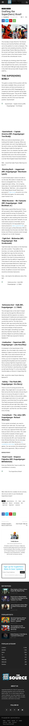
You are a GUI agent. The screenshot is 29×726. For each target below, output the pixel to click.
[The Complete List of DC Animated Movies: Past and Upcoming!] (5, 628)
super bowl (4, 505)
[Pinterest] (10, 20)
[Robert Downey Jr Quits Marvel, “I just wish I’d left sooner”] (5, 636)
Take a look (12, 192)
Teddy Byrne (6, 17)
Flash (20, 501)
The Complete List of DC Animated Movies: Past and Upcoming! (18, 627)
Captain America (10, 501)
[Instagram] (10, 709)
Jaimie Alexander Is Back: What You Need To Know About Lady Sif (19, 606)
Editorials (8, 8)
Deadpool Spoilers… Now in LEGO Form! (7, 524)
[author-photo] (14, 539)
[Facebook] (3, 20)
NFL (22, 503)
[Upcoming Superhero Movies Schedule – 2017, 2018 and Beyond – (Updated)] (5, 620)
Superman (11, 505)
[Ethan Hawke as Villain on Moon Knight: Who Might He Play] (5, 591)
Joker (24, 501)
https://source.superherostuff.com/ (14, 543)
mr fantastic (16, 503)
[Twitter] (7, 20)
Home (3, 6)
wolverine (17, 505)
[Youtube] (22, 709)
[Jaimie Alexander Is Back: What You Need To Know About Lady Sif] (5, 607)
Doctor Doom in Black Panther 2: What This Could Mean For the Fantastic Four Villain (19, 598)
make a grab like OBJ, (18, 226)
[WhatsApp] (14, 20)
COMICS (8, 6)
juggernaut (4, 503)
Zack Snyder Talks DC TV (21, 524)
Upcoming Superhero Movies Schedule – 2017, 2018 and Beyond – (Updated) (18, 619)
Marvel (10, 503)
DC (16, 501)
